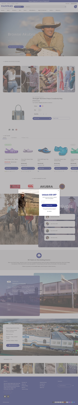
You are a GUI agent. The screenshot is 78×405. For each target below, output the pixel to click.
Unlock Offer (49, 205)
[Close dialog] (58, 191)
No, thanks (49, 211)
